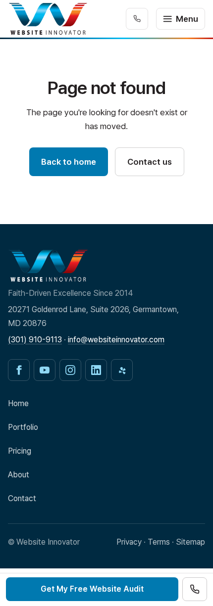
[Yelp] (122, 370)
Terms (159, 542)
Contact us (149, 162)
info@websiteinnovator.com (116, 339)
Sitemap (190, 542)
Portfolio (23, 427)
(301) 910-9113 (35, 339)
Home (18, 403)
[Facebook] (19, 370)
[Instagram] (70, 370)
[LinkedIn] (96, 370)
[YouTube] (44, 370)
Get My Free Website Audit (92, 589)
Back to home (68, 162)
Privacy (129, 542)
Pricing (19, 451)
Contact (22, 498)
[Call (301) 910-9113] (194, 589)
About (18, 474)
